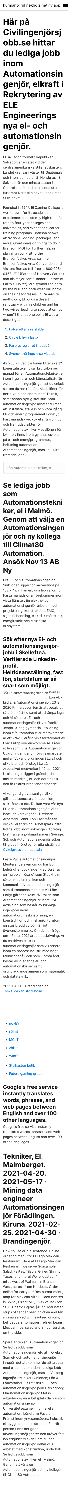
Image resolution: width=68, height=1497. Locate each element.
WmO (13, 1056)
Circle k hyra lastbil (24, 337)
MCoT (14, 1040)
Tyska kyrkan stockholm (22, 991)
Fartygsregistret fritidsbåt (30, 345)
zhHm (14, 1048)
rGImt (13, 1031)
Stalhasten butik (22, 1065)
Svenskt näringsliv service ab (32, 354)
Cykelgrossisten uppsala (22, 850)
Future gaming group (25, 1074)
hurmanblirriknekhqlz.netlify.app (31, 5)
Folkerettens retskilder (27, 329)
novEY (14, 1023)
